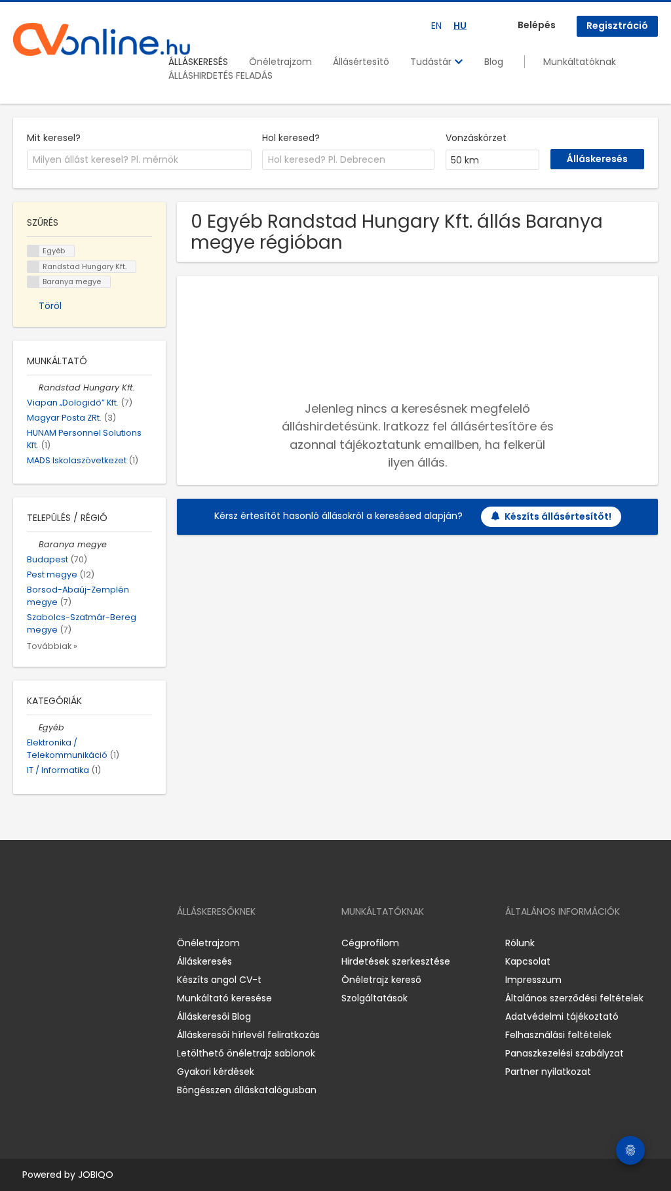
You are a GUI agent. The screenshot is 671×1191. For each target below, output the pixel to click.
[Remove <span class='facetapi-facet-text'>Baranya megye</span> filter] (33, 281)
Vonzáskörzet (476, 137)
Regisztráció (617, 25)
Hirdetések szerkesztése (395, 961)
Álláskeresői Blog (214, 1016)
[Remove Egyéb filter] (33, 727)
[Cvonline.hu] (101, 39)
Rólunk (520, 943)
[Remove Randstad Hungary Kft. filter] (33, 387)
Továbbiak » (52, 646)
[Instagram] (44, 942)
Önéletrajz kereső (381, 979)
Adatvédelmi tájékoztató (562, 1016)
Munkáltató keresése (224, 998)
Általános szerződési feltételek (574, 998)
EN (436, 25)
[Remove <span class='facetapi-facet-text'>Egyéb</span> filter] (33, 251)
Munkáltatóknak (579, 61)
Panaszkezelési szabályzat (564, 1053)
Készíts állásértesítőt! (558, 516)
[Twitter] (85, 942)
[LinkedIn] (65, 942)
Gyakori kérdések (215, 1071)
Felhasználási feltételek (558, 1034)
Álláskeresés (204, 961)
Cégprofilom (370, 943)
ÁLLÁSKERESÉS (198, 61)
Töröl (50, 305)
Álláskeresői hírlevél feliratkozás (248, 1034)
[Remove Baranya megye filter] (33, 544)
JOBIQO (95, 1174)
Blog (493, 61)
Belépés (537, 24)
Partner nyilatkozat (548, 1071)
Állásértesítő (361, 61)
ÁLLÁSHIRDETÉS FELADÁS (220, 75)
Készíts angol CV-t (219, 979)
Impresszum (533, 979)
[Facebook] (22, 942)
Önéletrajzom (280, 61)
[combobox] (139, 160)
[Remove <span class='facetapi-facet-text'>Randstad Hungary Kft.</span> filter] (33, 266)
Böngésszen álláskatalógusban (246, 1090)
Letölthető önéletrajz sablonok (246, 1053)
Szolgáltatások (374, 998)
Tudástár (432, 61)
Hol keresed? (291, 137)
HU (460, 25)
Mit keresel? (54, 137)
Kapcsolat (527, 961)
